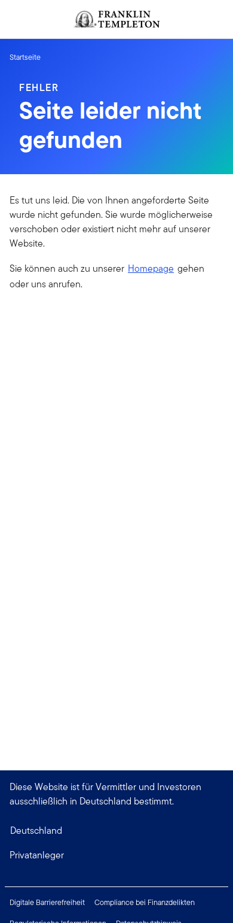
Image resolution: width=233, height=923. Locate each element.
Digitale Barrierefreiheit (47, 902)
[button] (116, 855)
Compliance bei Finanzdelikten (144, 902)
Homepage (151, 268)
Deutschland (36, 830)
